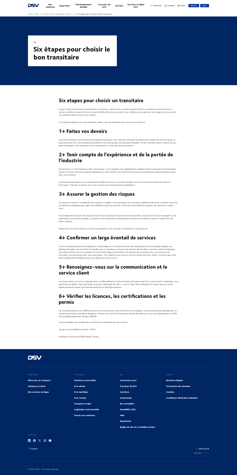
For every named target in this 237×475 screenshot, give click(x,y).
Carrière (119, 5)
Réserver (194, 5)
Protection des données (178, 386)
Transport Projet (82, 403)
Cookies (170, 392)
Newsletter (125, 421)
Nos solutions (50, 5)
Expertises (64, 5)
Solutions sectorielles (85, 380)
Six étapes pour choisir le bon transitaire (94, 14)
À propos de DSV (104, 5)
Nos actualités (127, 403)
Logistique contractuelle (86, 409)
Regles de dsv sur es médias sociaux (137, 427)
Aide (30, 13)
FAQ (37, 13)
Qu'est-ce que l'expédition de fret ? (57, 13)
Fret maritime (81, 392)
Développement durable (84, 5)
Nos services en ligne (38, 392)
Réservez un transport (39, 380)
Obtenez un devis (36, 386)
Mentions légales (174, 380)
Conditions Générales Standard (181, 397)
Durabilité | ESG (128, 409)
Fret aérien (79, 386)
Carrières (124, 392)
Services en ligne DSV (135, 5)
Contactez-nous (128, 380)
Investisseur (126, 397)
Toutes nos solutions (84, 415)
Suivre (204, 5)
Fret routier (80, 397)
